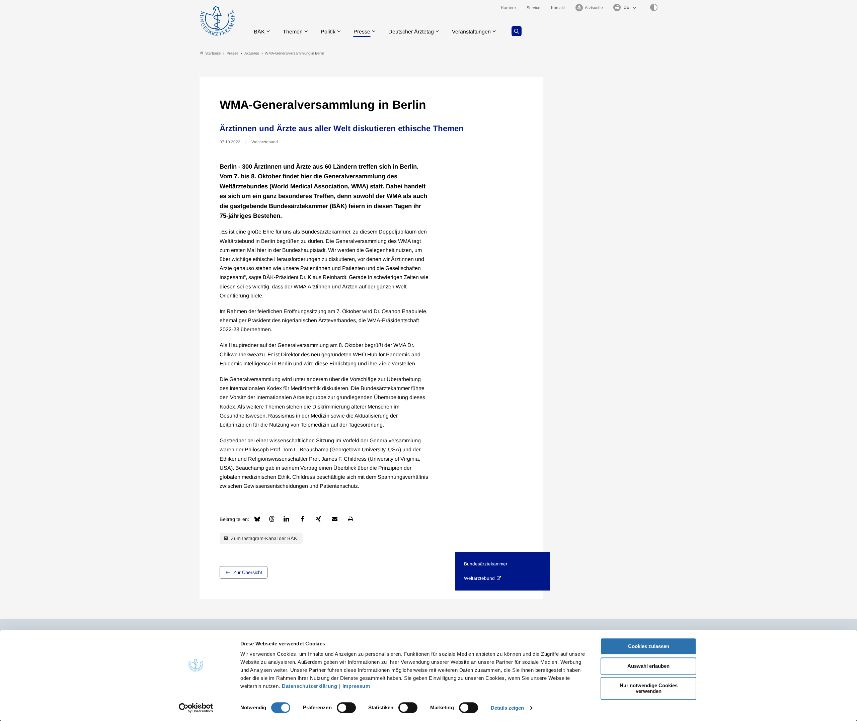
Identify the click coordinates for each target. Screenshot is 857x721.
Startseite (213, 53)
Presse (362, 31)
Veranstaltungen (471, 31)
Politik (328, 31)
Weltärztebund (479, 578)
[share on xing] (318, 519)
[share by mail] (334, 519)
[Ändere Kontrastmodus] (653, 7)
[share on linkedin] (286, 519)
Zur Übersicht (247, 572)
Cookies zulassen (648, 646)
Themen (293, 31)
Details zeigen (507, 708)
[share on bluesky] (257, 519)
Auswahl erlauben (648, 666)
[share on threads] (271, 519)
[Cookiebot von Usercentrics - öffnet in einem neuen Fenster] (196, 708)
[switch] (346, 707)
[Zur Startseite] (217, 21)
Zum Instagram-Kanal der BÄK (263, 538)
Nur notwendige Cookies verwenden (649, 688)
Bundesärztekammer (486, 563)
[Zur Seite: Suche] (517, 31)
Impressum (356, 686)
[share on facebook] (302, 519)
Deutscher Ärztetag (411, 31)
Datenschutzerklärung (309, 686)
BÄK (259, 31)
